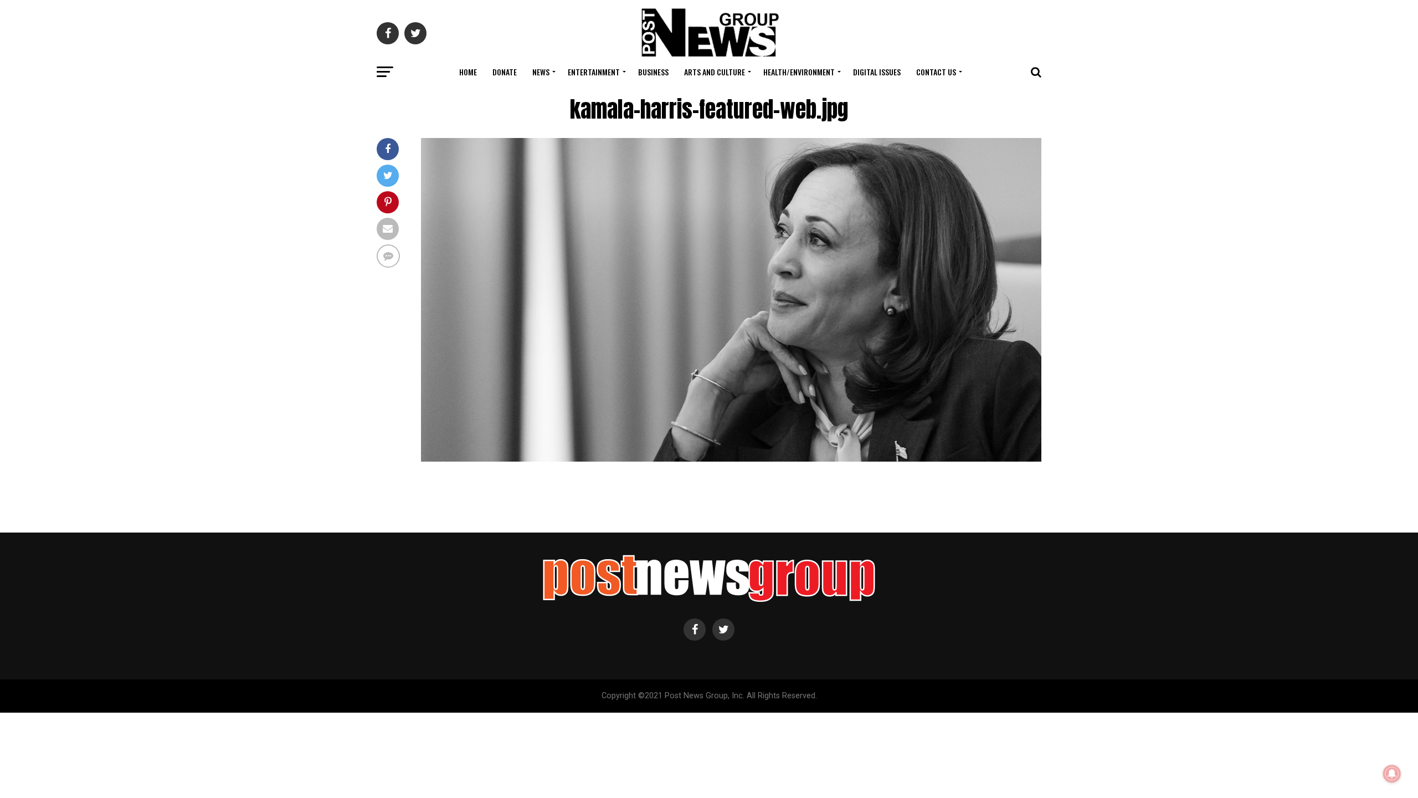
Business (653, 72)
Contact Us (936, 72)
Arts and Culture (714, 72)
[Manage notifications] (1392, 773)
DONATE (504, 72)
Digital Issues (877, 72)
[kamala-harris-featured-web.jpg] (731, 458)
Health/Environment (799, 72)
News (540, 72)
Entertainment (594, 72)
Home (468, 72)
